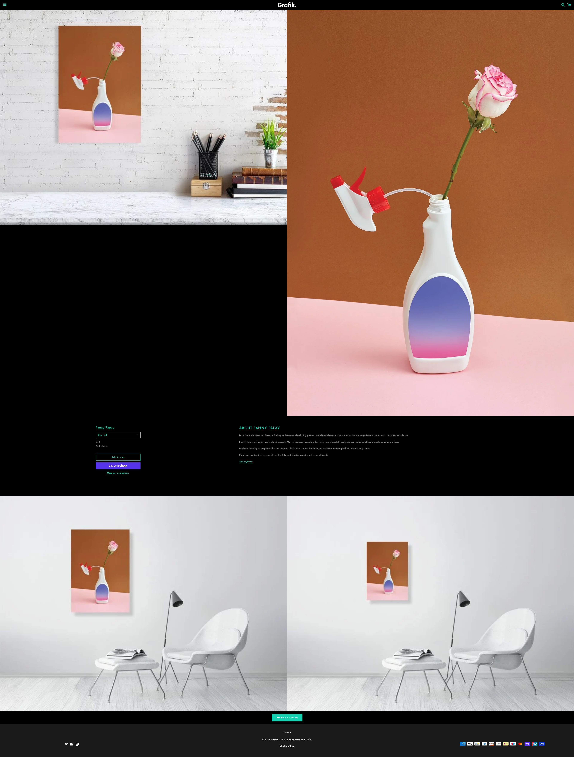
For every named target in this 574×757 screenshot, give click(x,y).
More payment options (118, 473)
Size (100, 435)
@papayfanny (245, 461)
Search (287, 732)
